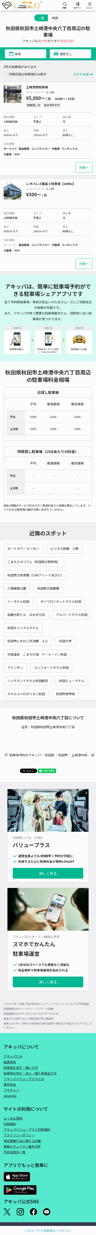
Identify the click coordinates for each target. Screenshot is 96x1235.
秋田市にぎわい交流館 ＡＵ (27, 641)
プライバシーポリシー (19, 1135)
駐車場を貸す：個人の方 (21, 1067)
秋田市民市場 (65, 694)
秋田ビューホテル (71, 680)
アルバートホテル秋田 (71, 614)
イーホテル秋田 (18, 601)
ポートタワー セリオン (23, 548)
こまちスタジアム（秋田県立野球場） (33, 561)
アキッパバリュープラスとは (24, 1079)
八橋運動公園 (16, 588)
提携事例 (10, 1062)
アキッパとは (13, 1056)
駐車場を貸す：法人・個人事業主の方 (30, 1073)
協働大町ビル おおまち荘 (26, 614)
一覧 (41, 18)
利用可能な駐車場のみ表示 (27, 74)
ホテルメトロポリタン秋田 (26, 694)
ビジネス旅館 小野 (64, 548)
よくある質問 (13, 1118)
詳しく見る (48, 873)
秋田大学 (65, 641)
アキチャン (11, 1090)
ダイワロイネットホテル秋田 (60, 601)
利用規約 (10, 1124)
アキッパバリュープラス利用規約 (27, 1129)
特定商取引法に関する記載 (22, 1141)
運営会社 (10, 1084)
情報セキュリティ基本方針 (22, 1146)
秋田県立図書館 (48, 588)
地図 (55, 18)
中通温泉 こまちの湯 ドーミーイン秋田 (37, 654)
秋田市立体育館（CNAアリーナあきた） (35, 575)
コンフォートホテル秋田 (51, 667)
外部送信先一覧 (14, 1152)
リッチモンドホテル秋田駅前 (27, 680)
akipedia (10, 1096)
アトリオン (15, 667)
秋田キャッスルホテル (23, 628)
